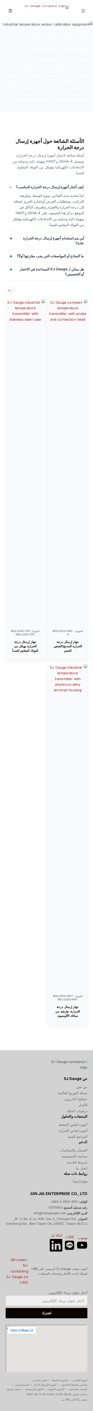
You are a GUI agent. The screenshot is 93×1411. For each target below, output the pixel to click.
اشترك (46, 1313)
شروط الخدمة (77, 1162)
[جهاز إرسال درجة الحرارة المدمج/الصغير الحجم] (67, 461)
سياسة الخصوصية (74, 1156)
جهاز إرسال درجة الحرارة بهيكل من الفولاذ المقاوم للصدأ (25, 646)
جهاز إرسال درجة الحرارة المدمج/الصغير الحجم (68, 646)
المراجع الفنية (77, 1136)
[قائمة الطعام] (83, 11)
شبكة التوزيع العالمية (72, 1093)
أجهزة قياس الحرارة (72, 1130)
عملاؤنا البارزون (75, 1099)
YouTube (79, 1182)
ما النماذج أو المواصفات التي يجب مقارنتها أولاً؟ (50, 256)
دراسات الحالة (77, 1111)
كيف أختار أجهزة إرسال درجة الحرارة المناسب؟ (50, 187)
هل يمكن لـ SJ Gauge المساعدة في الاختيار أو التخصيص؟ (52, 271)
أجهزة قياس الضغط (73, 1124)
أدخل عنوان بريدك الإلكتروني (67, 1293)
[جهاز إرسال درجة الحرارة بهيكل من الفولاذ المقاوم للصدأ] (25, 461)
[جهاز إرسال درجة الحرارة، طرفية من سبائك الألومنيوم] (67, 826)
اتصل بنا (81, 1168)
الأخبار (82, 1105)
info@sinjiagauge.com (50, 1213)
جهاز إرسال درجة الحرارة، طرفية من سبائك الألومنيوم (67, 1011)
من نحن (81, 1087)
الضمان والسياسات (73, 1150)
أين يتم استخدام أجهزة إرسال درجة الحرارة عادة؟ (53, 240)
